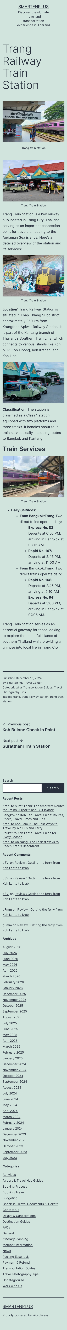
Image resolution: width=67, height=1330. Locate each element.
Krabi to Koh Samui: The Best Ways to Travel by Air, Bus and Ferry (30, 826)
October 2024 (13, 1076)
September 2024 (15, 1081)
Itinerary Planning (15, 1239)
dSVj (6, 862)
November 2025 (14, 1000)
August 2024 (12, 1087)
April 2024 (10, 1111)
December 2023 (14, 1134)
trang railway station (35, 696)
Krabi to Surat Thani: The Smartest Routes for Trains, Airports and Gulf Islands (33, 808)
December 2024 (14, 1064)
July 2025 (10, 1023)
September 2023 (15, 1152)
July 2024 (10, 1093)
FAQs (6, 1227)
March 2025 (11, 1046)
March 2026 (11, 976)
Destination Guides (16, 1221)
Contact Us (11, 1210)
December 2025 (14, 994)
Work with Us (12, 1286)
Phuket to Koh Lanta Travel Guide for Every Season (29, 835)
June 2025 (10, 1029)
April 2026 (10, 970)
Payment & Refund (16, 1262)
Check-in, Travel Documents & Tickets (30, 1204)
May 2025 (10, 1035)
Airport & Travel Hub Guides (23, 1180)
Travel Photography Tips (20, 1274)
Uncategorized (13, 1280)
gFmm (7, 909)
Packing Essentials (16, 1256)
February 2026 (13, 982)
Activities (9, 1174)
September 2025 (15, 1011)
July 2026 (10, 953)
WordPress (40, 1315)
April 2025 (10, 1040)
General (8, 1233)
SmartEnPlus (33, 6)
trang (16, 696)
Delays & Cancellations (19, 1216)
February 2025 (13, 1052)
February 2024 (13, 1122)
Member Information (18, 1245)
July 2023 (10, 1158)
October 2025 (13, 1005)
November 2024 (14, 1070)
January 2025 (13, 1058)
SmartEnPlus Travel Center (24, 682)
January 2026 (13, 988)
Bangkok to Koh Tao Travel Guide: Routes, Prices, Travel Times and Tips (33, 817)
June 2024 (10, 1099)
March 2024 (11, 1117)
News (7, 1251)
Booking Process (15, 1186)
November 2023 (14, 1140)
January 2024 (13, 1128)
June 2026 (10, 959)
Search (8, 780)
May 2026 (10, 964)
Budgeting (10, 1198)
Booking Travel (13, 1192)
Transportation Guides (37, 687)
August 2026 (12, 947)
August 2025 (12, 1017)
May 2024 (10, 1105)
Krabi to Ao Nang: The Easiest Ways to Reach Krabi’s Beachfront (31, 844)
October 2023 (13, 1146)
